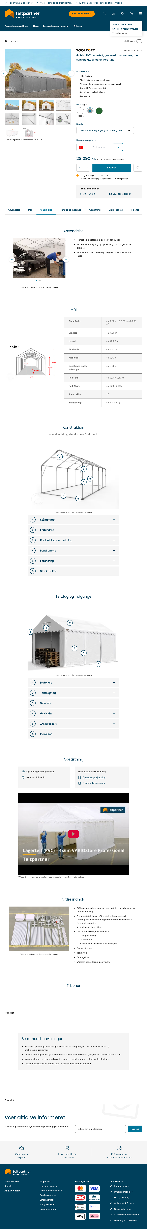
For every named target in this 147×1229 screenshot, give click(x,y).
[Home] (6, 41)
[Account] (113, 14)
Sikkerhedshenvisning (94, 783)
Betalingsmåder (47, 1199)
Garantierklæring (48, 1209)
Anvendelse (14, 209)
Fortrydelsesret (47, 1204)
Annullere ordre (12, 1190)
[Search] (104, 14)
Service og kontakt (81, 13)
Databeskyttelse (48, 1195)
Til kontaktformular (127, 29)
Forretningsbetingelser (51, 1190)
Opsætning (94, 209)
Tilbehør (135, 209)
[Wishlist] (122, 14)
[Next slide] (71, 73)
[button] (131, 13)
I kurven (111, 167)
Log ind (135, 1129)
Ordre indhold (116, 209)
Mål (30, 209)
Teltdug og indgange (71, 209)
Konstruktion (46, 209)
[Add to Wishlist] (138, 168)
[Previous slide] (4, 73)
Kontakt (8, 1186)
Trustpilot (9, 1012)
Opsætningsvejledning (94, 777)
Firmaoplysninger (48, 1186)
